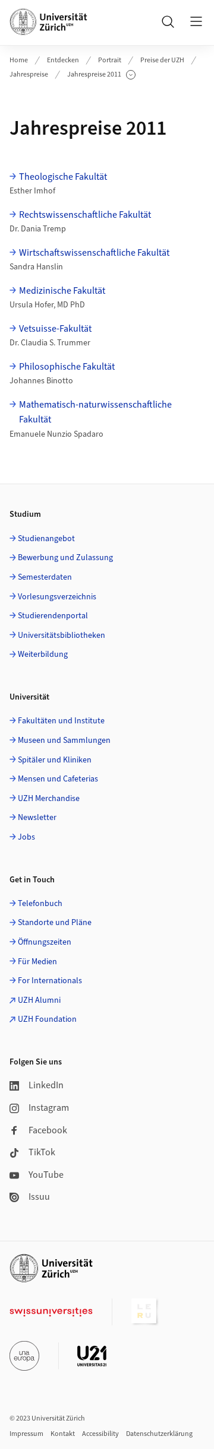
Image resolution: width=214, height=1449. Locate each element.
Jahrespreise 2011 (99, 74)
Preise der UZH (162, 60)
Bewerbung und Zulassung (65, 558)
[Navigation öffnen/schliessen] (196, 21)
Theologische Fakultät (63, 176)
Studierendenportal (53, 616)
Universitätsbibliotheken (61, 635)
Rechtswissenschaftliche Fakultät (85, 214)
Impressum (26, 1434)
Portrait (109, 60)
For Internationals (50, 981)
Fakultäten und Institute (61, 721)
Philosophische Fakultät (67, 366)
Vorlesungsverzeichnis (57, 597)
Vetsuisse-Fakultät (55, 328)
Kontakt (63, 1434)
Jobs (26, 837)
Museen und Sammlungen (64, 740)
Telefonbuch (40, 904)
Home (19, 60)
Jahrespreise (29, 74)
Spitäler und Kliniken (55, 760)
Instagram (49, 1107)
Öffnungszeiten (44, 942)
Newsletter (37, 818)
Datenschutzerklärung (159, 1434)
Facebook (48, 1130)
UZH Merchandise (49, 799)
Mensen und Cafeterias (58, 779)
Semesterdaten (45, 577)
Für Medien (37, 962)
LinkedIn (46, 1085)
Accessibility (100, 1434)
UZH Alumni (39, 1000)
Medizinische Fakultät (62, 290)
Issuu (39, 1196)
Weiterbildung (43, 654)
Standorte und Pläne (55, 923)
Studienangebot (46, 539)
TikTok (42, 1152)
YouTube (46, 1174)
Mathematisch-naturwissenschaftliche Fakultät (95, 412)
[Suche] (167, 21)
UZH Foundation (47, 1019)
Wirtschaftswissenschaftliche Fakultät (94, 252)
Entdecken (63, 60)
